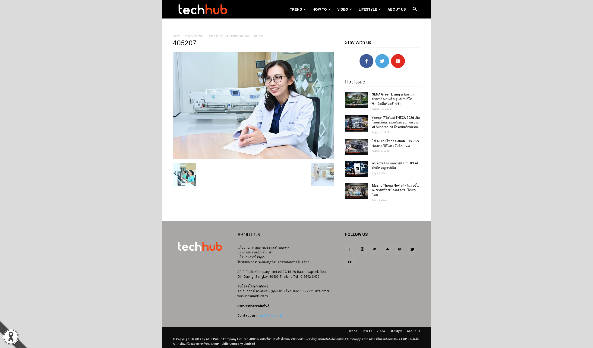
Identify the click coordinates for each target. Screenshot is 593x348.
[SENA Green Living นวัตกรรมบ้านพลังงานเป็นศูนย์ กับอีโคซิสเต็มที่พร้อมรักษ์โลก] (356, 100)
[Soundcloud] (387, 249)
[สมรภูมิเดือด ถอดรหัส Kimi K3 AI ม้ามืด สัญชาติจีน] (356, 169)
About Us (397, 9)
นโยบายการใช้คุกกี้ (251, 257)
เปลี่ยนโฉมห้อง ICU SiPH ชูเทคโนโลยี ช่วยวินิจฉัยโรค (217, 36)
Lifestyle (368, 9)
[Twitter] (412, 249)
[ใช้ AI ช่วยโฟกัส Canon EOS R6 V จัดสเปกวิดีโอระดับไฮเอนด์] (356, 147)
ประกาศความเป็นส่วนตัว (255, 252)
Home (177, 36)
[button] (414, 9)
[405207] (253, 158)
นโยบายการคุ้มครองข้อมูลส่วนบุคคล (263, 247)
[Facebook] (349, 249)
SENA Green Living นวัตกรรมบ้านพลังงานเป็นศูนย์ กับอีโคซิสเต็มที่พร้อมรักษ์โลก (393, 98)
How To (319, 9)
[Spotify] (399, 249)
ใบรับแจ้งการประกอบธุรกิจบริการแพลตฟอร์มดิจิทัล (273, 262)
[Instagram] (362, 249)
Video (342, 9)
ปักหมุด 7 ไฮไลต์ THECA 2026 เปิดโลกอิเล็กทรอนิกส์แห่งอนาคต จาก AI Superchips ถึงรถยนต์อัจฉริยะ (396, 122)
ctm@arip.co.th (270, 315)
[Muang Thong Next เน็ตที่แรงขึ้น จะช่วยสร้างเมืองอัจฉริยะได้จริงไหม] (356, 191)
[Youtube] (349, 262)
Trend (296, 9)
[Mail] (374, 249)
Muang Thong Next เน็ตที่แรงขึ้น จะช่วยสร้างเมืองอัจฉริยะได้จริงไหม (395, 190)
